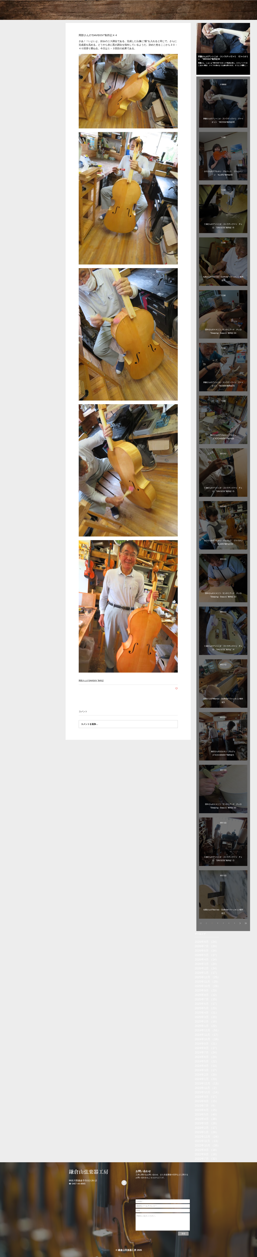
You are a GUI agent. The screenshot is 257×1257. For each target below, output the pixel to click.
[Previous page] (206, 923)
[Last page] (245, 923)
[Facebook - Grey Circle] (124, 1182)
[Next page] (240, 923)
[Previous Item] (200, 38)
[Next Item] (246, 38)
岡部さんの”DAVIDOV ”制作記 (91, 680)
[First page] (200, 923)
